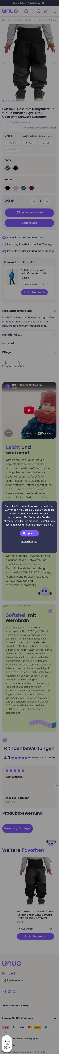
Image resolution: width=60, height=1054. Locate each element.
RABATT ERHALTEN (29, 556)
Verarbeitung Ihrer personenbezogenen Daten (26, 564)
